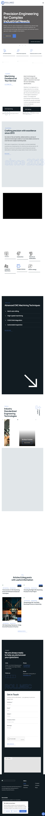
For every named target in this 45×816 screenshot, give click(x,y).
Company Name (11, 719)
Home (24, 783)
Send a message (10, 744)
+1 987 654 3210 (26, 667)
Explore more (8, 330)
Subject (9, 714)
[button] (20, 45)
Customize (8, 811)
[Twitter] (6, 676)
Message (9, 725)
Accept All (23, 811)
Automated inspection (14, 325)
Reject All (15, 811)
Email (8, 708)
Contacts (37, 785)
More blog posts (21, 631)
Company (37, 783)
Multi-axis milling (13, 311)
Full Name (10, 702)
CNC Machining (6, 588)
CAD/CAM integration (14, 320)
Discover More (27, 442)
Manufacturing (13, 588)
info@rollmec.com (27, 675)
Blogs (36, 787)
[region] (15, 807)
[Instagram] (14, 676)
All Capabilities (8, 84)
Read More (7, 153)
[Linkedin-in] (11, 676)
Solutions (25, 787)
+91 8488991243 (26, 665)
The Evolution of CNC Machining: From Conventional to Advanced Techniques (11, 591)
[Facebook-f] (9, 676)
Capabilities (26, 785)
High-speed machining (15, 316)
